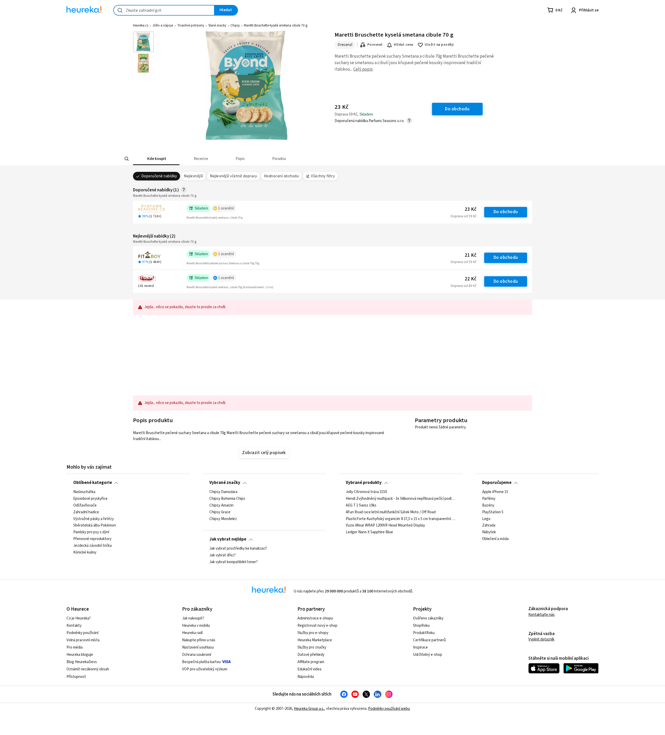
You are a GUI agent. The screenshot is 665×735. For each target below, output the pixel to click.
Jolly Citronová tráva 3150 (366, 492)
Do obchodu (506, 212)
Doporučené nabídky (159, 176)
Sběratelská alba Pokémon (94, 525)
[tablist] (294, 158)
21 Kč (470, 255)
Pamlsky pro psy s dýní (91, 532)
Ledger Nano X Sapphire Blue (369, 532)
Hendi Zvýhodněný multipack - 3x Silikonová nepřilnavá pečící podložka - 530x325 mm (400, 498)
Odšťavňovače (85, 505)
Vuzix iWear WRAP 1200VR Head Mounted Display (385, 525)
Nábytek (489, 532)
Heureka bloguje (79, 654)
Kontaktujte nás (541, 614)
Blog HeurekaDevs (81, 662)
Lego (486, 518)
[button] (156, 158)
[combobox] (164, 10)
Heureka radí (192, 633)
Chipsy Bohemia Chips (227, 498)
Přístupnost (76, 676)
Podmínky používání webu (389, 708)
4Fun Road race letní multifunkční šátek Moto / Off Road (391, 512)
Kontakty (74, 625)
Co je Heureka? (78, 618)
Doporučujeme (496, 483)
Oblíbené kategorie (92, 483)
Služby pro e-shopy (312, 633)
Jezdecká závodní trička (92, 545)
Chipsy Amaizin (221, 505)
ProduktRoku (424, 633)
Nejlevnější (193, 176)
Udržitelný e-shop (427, 654)
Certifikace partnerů (429, 640)
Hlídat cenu (403, 44)
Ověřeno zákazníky (428, 618)
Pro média (74, 647)
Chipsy (235, 25)
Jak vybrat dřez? (222, 555)
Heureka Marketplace (314, 640)
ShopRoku (421, 625)
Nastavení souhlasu (198, 647)
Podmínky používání (82, 633)
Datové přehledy (310, 654)
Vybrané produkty (364, 483)
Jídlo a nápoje (162, 25)
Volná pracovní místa (82, 640)
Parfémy (488, 498)
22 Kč (470, 278)
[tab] (156, 158)
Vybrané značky (224, 483)
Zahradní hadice (86, 512)
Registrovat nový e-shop (317, 625)
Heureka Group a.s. (309, 708)
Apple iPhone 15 (495, 492)
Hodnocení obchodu (281, 176)
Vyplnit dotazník (541, 639)
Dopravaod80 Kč (463, 286)
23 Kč (470, 209)
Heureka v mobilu (196, 625)
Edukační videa (309, 669)
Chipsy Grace (219, 512)
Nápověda (305, 676)
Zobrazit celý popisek (264, 453)
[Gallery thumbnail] (143, 41)
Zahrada (488, 525)
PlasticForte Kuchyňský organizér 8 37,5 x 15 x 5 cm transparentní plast (400, 518)
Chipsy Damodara (223, 492)
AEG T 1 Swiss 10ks (361, 505)
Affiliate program (310, 662)
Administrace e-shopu (315, 618)
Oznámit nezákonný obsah (87, 669)
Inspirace (420, 647)
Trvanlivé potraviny (190, 25)
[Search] (127, 159)
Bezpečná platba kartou (201, 662)
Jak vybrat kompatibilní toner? (233, 562)
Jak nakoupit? (193, 618)
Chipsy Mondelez (223, 518)
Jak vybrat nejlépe (227, 539)
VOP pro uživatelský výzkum (204, 669)
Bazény (488, 505)
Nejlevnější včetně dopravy (233, 176)
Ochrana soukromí (196, 654)
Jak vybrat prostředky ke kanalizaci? (238, 548)
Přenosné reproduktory (92, 539)
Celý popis (363, 69)
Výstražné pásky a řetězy (93, 518)
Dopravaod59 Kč (463, 216)
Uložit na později (439, 44)
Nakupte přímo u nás (198, 640)
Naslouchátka (84, 492)
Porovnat (375, 44)
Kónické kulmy (84, 552)
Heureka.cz (140, 25)
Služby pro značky (311, 647)
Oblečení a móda (495, 539)
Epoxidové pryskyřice (90, 498)
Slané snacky (217, 25)
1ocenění (226, 208)
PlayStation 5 (492, 512)
